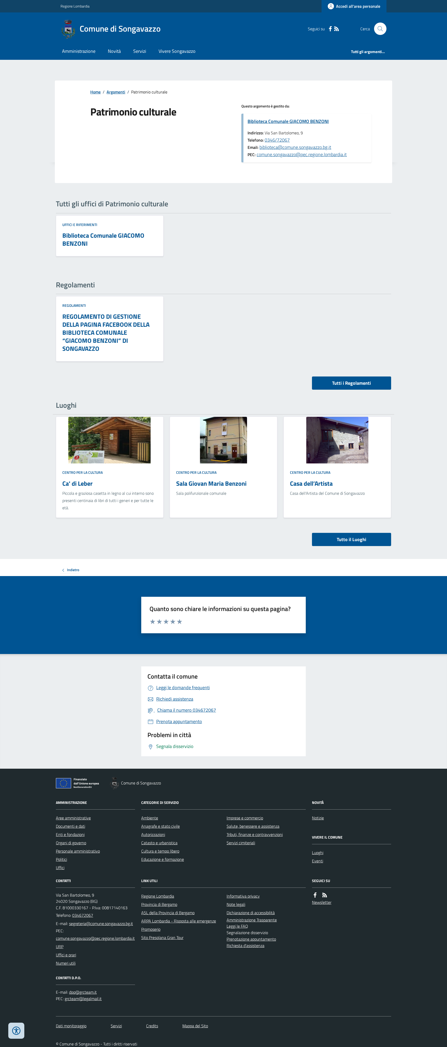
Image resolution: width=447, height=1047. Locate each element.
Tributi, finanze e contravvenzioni (255, 834)
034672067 (82, 915)
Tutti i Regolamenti (351, 383)
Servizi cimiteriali (241, 843)
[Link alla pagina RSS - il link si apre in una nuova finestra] (336, 29)
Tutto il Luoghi (351, 539)
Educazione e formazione (162, 859)
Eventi (317, 861)
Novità (114, 51)
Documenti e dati (70, 826)
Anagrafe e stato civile (160, 826)
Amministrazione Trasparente (252, 920)
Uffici (60, 867)
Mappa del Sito (195, 1026)
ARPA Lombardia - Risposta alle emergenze (178, 921)
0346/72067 (277, 139)
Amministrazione (78, 51)
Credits (152, 1026)
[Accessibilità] (16, 1031)
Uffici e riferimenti (79, 224)
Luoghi (317, 852)
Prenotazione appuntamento (251, 939)
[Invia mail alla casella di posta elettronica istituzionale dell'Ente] (101, 923)
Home (95, 92)
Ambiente (149, 818)
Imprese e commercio (245, 818)
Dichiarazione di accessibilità (251, 913)
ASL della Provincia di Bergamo (168, 913)
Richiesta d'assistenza (245, 945)
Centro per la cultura (82, 472)
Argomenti (116, 92)
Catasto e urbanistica (159, 843)
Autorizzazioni (153, 834)
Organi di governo (71, 843)
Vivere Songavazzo (177, 51)
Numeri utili (66, 963)
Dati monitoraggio (71, 1026)
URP (59, 946)
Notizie (318, 818)
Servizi (139, 51)
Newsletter (321, 902)
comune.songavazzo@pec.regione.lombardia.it (302, 154)
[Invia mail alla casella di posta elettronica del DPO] (83, 992)
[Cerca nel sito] (378, 29)
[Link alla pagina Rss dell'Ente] (325, 895)
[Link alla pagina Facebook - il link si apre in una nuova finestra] (330, 29)
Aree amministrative (73, 818)
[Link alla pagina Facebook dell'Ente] (315, 895)
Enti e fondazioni (70, 834)
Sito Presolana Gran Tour (162, 937)
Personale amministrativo (78, 851)
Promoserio (150, 929)
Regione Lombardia (75, 6)
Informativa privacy (243, 896)
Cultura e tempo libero (160, 851)
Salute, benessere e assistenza (253, 826)
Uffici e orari (66, 955)
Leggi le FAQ (237, 926)
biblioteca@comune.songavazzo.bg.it (295, 147)
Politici (61, 859)
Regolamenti (74, 305)
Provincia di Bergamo (159, 904)
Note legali (236, 904)
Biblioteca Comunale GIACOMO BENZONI (288, 121)
